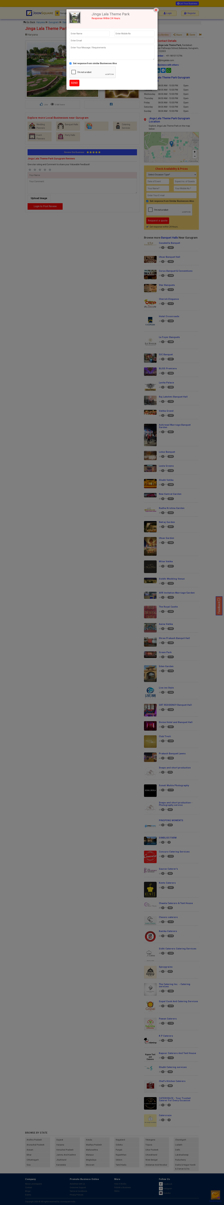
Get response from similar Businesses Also (95, 63)
